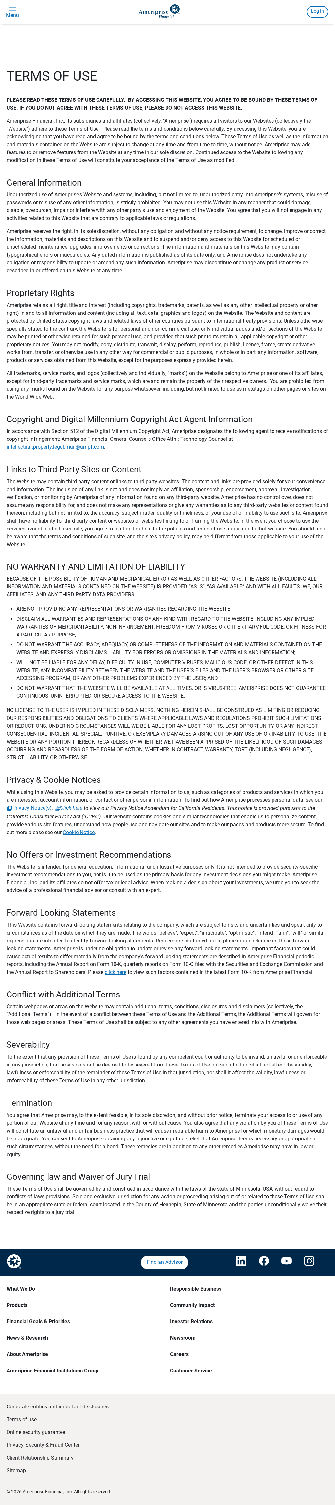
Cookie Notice (79, 832)
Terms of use (22, 1419)
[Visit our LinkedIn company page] (241, 1262)
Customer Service (191, 1371)
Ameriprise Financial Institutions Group (52, 1371)
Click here (71, 808)
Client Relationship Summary (40, 1458)
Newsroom (183, 1338)
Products (17, 1305)
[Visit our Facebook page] (264, 1262)
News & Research (27, 1338)
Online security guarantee (36, 1432)
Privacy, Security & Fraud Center (43, 1445)
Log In (317, 11)
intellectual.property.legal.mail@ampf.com (55, 447)
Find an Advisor (165, 1262)
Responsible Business (195, 1289)
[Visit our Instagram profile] (309, 1262)
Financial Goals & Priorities (38, 1321)
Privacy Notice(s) (32, 808)
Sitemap (16, 1470)
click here (115, 972)
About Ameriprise (27, 1354)
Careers (179, 1354)
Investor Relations (191, 1321)
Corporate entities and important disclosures (58, 1407)
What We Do (21, 1289)
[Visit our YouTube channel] (286, 1262)
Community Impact (192, 1305)
